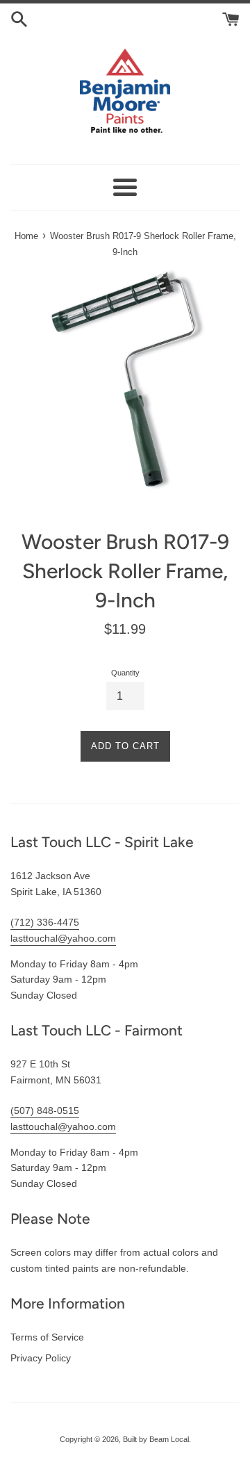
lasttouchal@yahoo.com (63, 938)
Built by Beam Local (156, 1439)
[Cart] (231, 18)
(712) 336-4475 (44, 922)
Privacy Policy (40, 1357)
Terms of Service (47, 1337)
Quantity (125, 673)
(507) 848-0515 (44, 1110)
